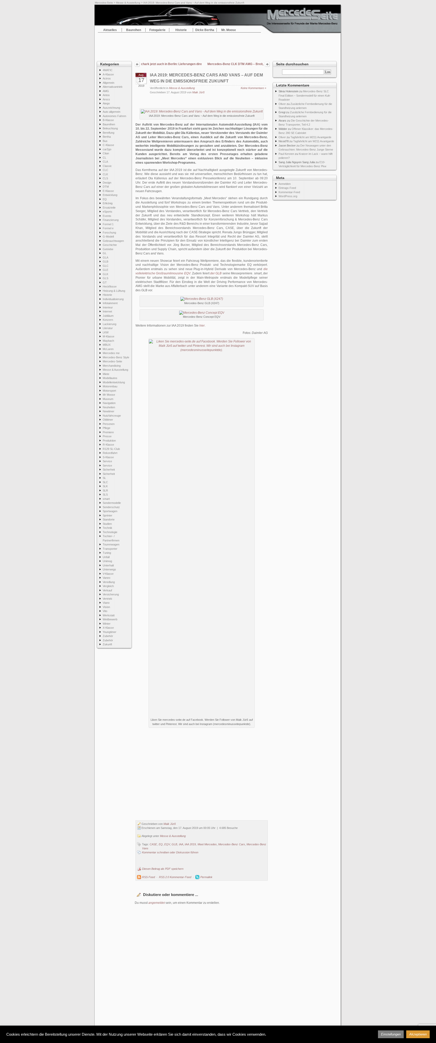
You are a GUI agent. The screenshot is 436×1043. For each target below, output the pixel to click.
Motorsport (109, 390)
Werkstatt (109, 615)
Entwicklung (110, 194)
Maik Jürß (198, 92)
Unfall (106, 557)
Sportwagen (110, 511)
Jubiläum (108, 315)
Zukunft (107, 644)
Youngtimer (109, 631)
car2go (107, 149)
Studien (107, 523)
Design (107, 182)
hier (202, 325)
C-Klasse (108, 145)
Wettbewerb (110, 619)
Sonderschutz (111, 507)
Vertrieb (107, 598)
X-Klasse (108, 627)
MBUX (107, 344)
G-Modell (108, 236)
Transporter (110, 548)
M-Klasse (108, 336)
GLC (105, 265)
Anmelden (285, 183)
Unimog (107, 561)
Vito (105, 611)
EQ (105, 199)
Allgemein (108, 82)
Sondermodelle (112, 502)
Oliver (282, 103)
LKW (105, 332)
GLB (105, 261)
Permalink (206, 877)
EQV (167, 844)
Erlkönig (108, 203)
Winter (107, 623)
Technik (107, 527)
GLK (105, 274)
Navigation (109, 402)
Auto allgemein (111, 111)
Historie (181, 30)
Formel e (108, 228)
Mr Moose (109, 394)
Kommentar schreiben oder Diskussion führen (170, 852)
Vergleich (108, 586)
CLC (105, 169)
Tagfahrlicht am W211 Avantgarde (310, 137)
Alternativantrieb (112, 86)
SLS (105, 494)
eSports (107, 211)
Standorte (109, 519)
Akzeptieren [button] (418, 1034)
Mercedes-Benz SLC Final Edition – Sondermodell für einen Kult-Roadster (305, 95)
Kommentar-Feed (289, 192)
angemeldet (156, 903)
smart (106, 498)
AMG (106, 91)
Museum (108, 398)
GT (105, 282)
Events (107, 215)
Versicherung (111, 594)
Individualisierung (113, 299)
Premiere (108, 432)
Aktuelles (110, 30)
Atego (106, 103)
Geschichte (110, 244)
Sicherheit (109, 469)
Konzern (108, 319)
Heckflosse (110, 286)
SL (104, 477)
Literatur (108, 328)
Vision (106, 607)
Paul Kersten (286, 153)
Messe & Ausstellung (128, 2)
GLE (105, 269)
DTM (106, 186)
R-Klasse (108, 444)
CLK (105, 174)
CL (104, 157)
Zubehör (108, 636)
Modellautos (110, 378)
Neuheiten (109, 407)
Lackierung (109, 324)
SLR (105, 490)
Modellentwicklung (114, 382)
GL (104, 253)
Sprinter (107, 515)
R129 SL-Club (111, 448)
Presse (107, 436)
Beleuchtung (110, 128)
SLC (105, 482)
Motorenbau (110, 386)
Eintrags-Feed (287, 187)
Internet (107, 311)
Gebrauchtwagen (113, 240)
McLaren (108, 349)
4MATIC (108, 70)
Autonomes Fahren (114, 116)
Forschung (109, 232)
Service (107, 461)
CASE (153, 844)
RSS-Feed (148, 877)
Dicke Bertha (204, 30)
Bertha (107, 136)
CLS (105, 178)
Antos (106, 95)
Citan (106, 153)
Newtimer (108, 411)
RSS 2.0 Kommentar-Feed (175, 877)
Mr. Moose (228, 30)
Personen (109, 423)
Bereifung (108, 132)
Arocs (106, 99)
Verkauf (107, 590)
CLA (105, 161)
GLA (105, 257)
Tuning (107, 552)
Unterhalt (108, 565)
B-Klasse (108, 120)
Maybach (108, 340)
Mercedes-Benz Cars (231, 844)
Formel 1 (108, 224)
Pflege (106, 427)
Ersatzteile (109, 207)
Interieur (108, 307)
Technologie (110, 532)
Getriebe (108, 249)
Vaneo (106, 577)
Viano (106, 602)
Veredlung (109, 582)
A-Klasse (108, 74)
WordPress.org (288, 196)
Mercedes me (111, 353)
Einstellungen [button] (391, 1034)
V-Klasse (108, 573)
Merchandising (112, 365)
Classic (107, 165)
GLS (105, 278)
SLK (105, 486)
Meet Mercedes (207, 844)
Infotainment (110, 303)
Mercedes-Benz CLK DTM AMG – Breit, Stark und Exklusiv (235, 64)
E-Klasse (108, 190)
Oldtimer (108, 419)
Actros (107, 78)
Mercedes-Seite (104, 2)
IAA (181, 844)
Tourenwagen (111, 544)
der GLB (216, 273)
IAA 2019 (190, 844)
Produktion (109, 440)
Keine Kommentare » (253, 88)
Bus (105, 140)
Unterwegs (109, 569)
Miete (106, 373)
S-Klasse (108, 457)
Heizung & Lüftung (114, 290)
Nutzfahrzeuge (112, 415)
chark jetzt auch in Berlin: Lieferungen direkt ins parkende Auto (171, 64)
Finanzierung (111, 219)
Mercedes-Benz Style (116, 357)
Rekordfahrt (110, 452)
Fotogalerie (157, 30)
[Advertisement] (218, 45)
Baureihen (133, 30)
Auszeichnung (111, 107)
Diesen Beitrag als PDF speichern (162, 868)
